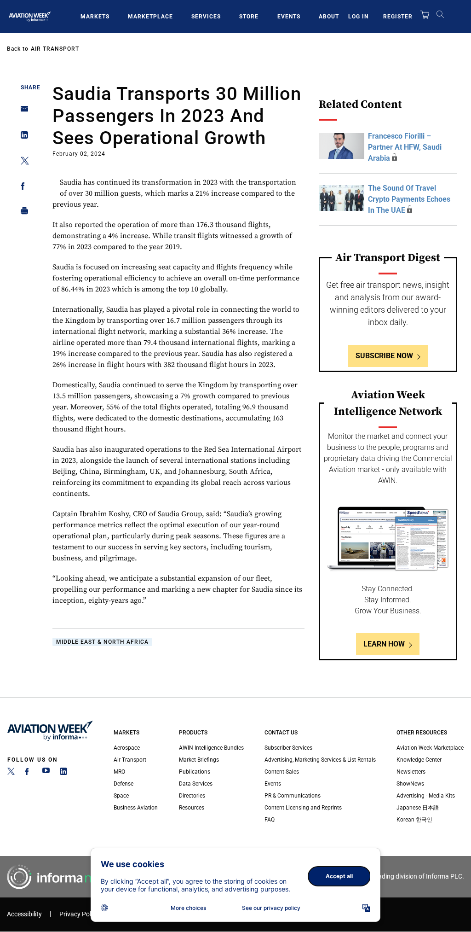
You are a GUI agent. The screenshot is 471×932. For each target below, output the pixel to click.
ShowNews (410, 784)
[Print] (22, 213)
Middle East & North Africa (102, 642)
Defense (123, 784)
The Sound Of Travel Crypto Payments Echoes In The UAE (409, 199)
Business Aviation (136, 807)
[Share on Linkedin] (22, 137)
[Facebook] (28, 773)
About (329, 16)
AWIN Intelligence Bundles (211, 748)
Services (206, 16)
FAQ (269, 819)
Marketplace (150, 16)
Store (248, 16)
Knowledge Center (419, 760)
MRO (119, 772)
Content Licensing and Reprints (303, 807)
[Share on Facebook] (22, 187)
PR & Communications (292, 795)
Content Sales (281, 772)
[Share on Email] (22, 111)
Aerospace (127, 748)
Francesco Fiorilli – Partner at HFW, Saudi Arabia (405, 147)
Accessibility (24, 914)
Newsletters (410, 772)
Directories (192, 795)
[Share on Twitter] (22, 162)
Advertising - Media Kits (425, 795)
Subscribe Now (384, 355)
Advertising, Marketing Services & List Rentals (320, 760)
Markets (94, 16)
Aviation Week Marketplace (430, 748)
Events (288, 16)
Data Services (196, 784)
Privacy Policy (79, 914)
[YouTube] (46, 773)
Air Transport (55, 49)
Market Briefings (199, 760)
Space (121, 795)
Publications (194, 772)
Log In (358, 16)
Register (398, 16)
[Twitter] (11, 773)
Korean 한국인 (414, 819)
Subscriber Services (288, 748)
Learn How (384, 644)
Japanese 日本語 (417, 807)
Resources (191, 807)
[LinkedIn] (63, 773)
